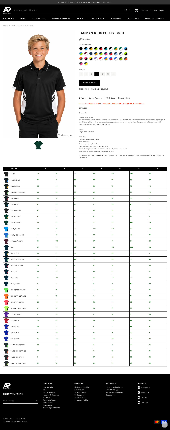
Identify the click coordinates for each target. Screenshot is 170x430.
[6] (86, 77)
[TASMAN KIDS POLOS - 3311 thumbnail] (38, 145)
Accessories (133, 19)
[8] (91, 77)
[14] (108, 77)
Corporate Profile (81, 400)
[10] (97, 77)
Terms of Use (20, 418)
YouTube (144, 402)
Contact (145, 10)
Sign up (36, 401)
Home (5, 26)
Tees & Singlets (39, 19)
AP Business (116, 19)
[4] (81, 77)
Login (161, 10)
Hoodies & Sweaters (61, 19)
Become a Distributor (114, 387)
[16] (113, 77)
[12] (102, 77)
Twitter (144, 397)
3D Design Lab (79, 395)
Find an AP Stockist (81, 387)
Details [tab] (82, 98)
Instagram (145, 387)
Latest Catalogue (112, 390)
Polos (23, 19)
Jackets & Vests (97, 19)
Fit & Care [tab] (110, 98)
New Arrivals (8, 19)
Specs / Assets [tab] (95, 98)
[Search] (126, 10)
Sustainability (79, 397)
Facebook (145, 392)
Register (153, 10)
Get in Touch (79, 390)
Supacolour (110, 395)
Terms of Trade (80, 392)
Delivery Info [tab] (124, 98)
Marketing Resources (154, 19)
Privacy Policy (8, 418)
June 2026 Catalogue (114, 392)
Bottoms (80, 19)
